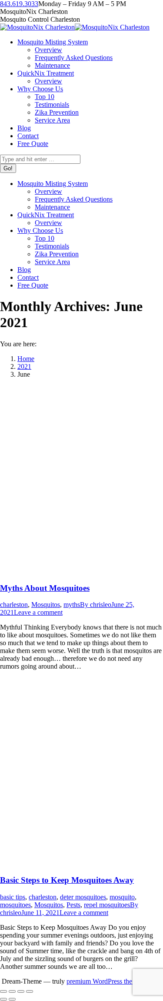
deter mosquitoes (83, 897)
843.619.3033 (19, 3)
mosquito (122, 897)
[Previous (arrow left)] (3, 999)
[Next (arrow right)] (12, 999)
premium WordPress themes (105, 981)
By (95, 604)
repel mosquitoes (107, 904)
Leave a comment (38, 612)
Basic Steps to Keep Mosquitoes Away (67, 880)
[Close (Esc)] (3, 991)
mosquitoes (15, 904)
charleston (14, 604)
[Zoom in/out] (29, 991)
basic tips (12, 897)
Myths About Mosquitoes (45, 588)
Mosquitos (45, 604)
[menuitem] (52, 42)
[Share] (12, 991)
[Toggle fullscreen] (20, 991)
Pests (73, 904)
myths (71, 604)
